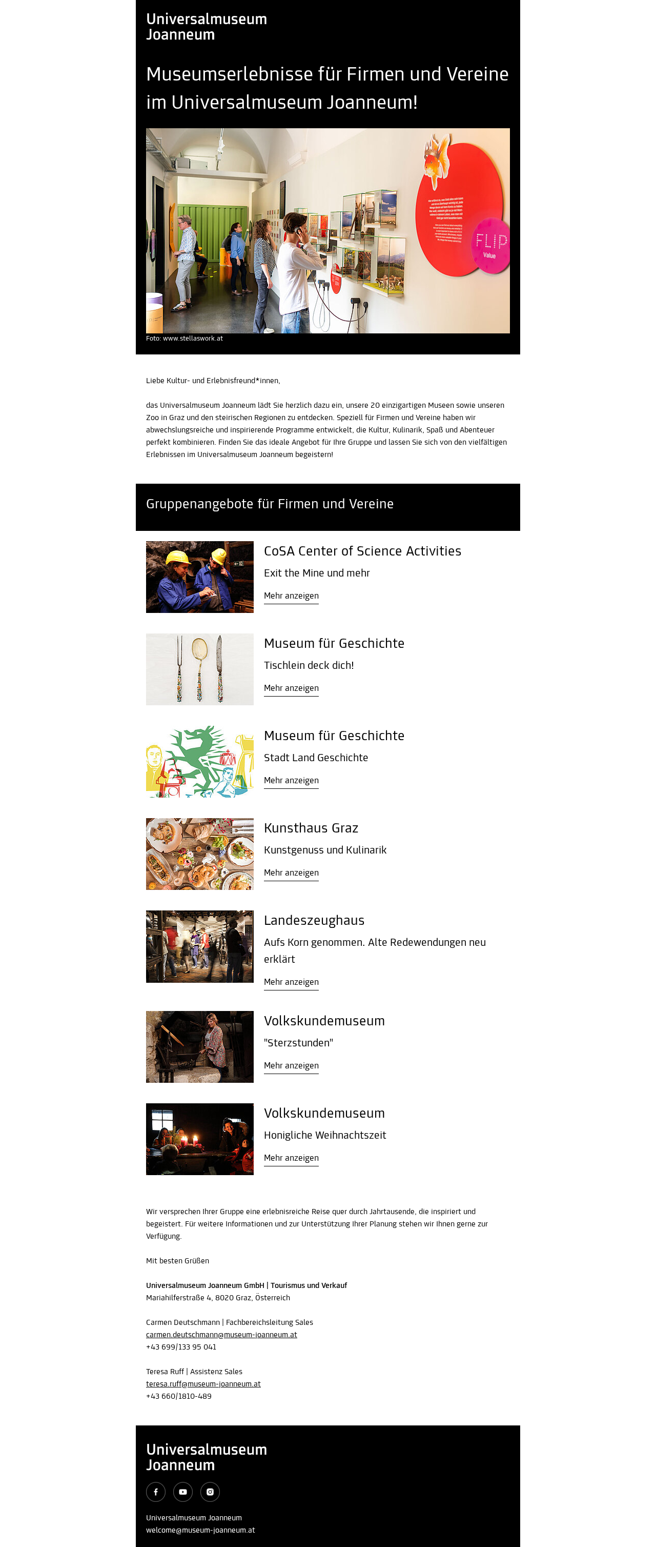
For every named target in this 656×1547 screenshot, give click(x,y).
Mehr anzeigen (291, 596)
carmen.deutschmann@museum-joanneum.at (221, 1335)
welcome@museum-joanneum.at (200, 1530)
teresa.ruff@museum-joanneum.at (203, 1384)
